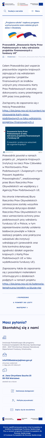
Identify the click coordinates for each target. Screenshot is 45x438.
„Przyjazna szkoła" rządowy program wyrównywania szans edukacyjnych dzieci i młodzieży (22, 25)
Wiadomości (11, 57)
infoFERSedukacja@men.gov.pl (17, 360)
